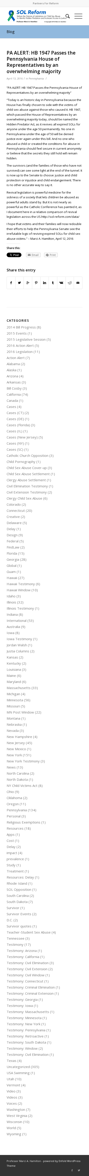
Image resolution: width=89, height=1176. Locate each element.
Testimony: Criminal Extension (30, 993)
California (14, 394)
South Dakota (17, 901)
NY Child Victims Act (22, 785)
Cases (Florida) (18, 425)
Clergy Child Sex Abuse (24, 498)
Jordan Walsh (17, 645)
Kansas (12, 657)
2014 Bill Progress (21, 327)
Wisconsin (14, 1121)
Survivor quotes (19, 926)
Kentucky (14, 663)
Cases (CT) (15, 412)
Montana (13, 718)
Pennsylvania (36, 78)
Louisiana (14, 669)
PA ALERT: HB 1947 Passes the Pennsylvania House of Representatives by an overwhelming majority (41, 62)
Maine (11, 675)
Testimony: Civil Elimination (28, 962)
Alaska (11, 370)
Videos (12, 1097)
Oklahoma (14, 797)
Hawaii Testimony (21, 584)
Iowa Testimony (19, 639)
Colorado (14, 504)
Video (11, 1091)
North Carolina (18, 773)
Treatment (15, 871)
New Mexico (16, 749)
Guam (11, 571)
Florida (12, 553)
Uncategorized (18, 1066)
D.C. (10, 920)
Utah (10, 1079)
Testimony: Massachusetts (28, 1011)
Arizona (12, 376)
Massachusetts (19, 687)
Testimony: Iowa (20, 1005)
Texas (11, 1060)
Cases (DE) (15, 419)
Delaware (14, 522)
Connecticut (16, 510)
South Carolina (18, 895)
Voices (12, 1103)
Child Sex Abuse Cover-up (27, 467)
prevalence (15, 859)
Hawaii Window (19, 590)
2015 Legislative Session (26, 339)
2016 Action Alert (20, 345)
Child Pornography (21, 461)
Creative (13, 516)
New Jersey (16, 742)
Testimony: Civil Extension (27, 969)
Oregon (13, 804)
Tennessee (15, 938)
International (16, 620)
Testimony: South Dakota (26, 1042)
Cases (11, 406)
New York (14, 755)
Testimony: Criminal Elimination (31, 987)
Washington (16, 1109)
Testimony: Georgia (22, 999)
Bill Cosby (14, 388)
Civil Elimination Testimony (27, 486)
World (11, 1128)
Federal (12, 541)
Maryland (14, 681)
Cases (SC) (15, 449)
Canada (12, 400)
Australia (13, 626)
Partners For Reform (46, 3)
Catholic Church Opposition (27, 455)
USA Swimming (18, 1073)
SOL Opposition (19, 889)
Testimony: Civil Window (25, 975)
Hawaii (12, 577)
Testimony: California (23, 956)
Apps (11, 834)
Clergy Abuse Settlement (26, 480)
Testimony (15, 944)
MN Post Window (20, 712)
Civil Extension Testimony (27, 492)
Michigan (13, 694)
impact (12, 852)
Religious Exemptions (23, 822)
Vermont (13, 1085)
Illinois (11, 602)
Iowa (10, 632)
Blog (11, 31)
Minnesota (15, 700)
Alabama (13, 364)
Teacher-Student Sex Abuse (29, 932)
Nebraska (14, 724)
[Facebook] (72, 1170)
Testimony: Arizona (22, 950)
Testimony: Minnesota (24, 1018)
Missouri (13, 706)
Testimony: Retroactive (25, 1036)
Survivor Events (19, 914)
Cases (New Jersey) (22, 437)
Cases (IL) (14, 431)
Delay (11, 529)
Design (12, 535)
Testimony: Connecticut (25, 981)
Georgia (13, 559)
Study (11, 865)
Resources (15, 828)
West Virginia (17, 1115)
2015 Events (17, 333)
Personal (14, 816)
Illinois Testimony (20, 608)
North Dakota (17, 779)
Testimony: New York (23, 1024)
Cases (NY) (15, 443)
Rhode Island (17, 883)
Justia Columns (18, 651)
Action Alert (16, 357)
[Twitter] (79, 1170)
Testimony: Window (22, 1048)
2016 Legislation (20, 351)
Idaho (11, 596)
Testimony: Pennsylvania (26, 1030)
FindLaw (13, 547)
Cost (10, 840)
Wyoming (14, 1134)
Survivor (13, 907)
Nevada (13, 730)
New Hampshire (19, 736)
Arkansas (14, 382)
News (11, 767)
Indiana (12, 614)
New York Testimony (23, 761)
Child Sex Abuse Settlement (28, 474)
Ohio (10, 791)
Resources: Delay (20, 877)
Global (11, 565)
